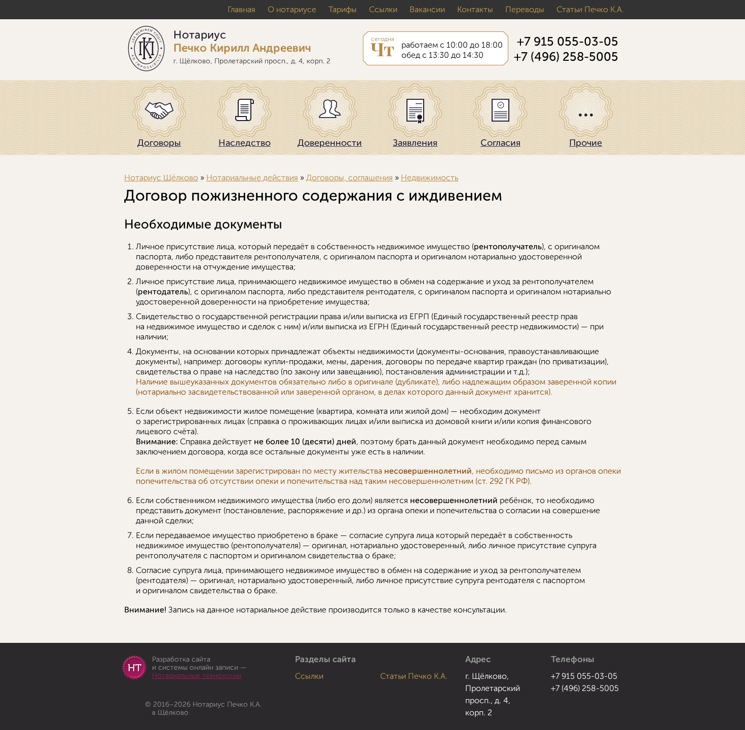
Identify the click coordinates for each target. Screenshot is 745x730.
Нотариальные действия (252, 177)
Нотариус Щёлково (161, 177)
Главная (241, 9)
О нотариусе (292, 9)
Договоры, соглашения (349, 177)
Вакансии (427, 9)
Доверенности (329, 143)
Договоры (159, 143)
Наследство (244, 143)
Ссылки (383, 9)
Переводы (524, 9)
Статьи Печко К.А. (590, 9)
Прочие (585, 143)
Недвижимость (429, 177)
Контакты (475, 9)
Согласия (500, 143)
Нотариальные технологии (196, 675)
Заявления (415, 143)
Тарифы (342, 9)
